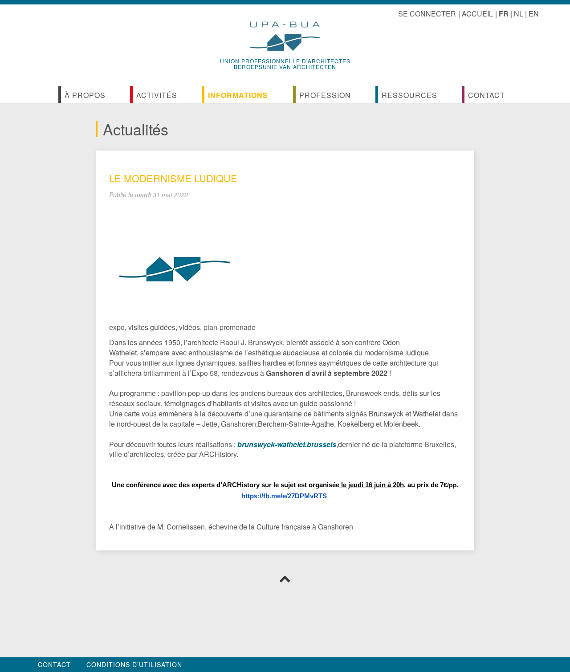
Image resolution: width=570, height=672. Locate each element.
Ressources (409, 95)
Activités (156, 95)
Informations (238, 95)
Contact (486, 95)
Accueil (477, 13)
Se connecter (427, 13)
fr (504, 13)
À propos (85, 95)
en (534, 13)
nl (518, 13)
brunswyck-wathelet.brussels (286, 444)
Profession (325, 95)
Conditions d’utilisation (134, 664)
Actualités (135, 129)
